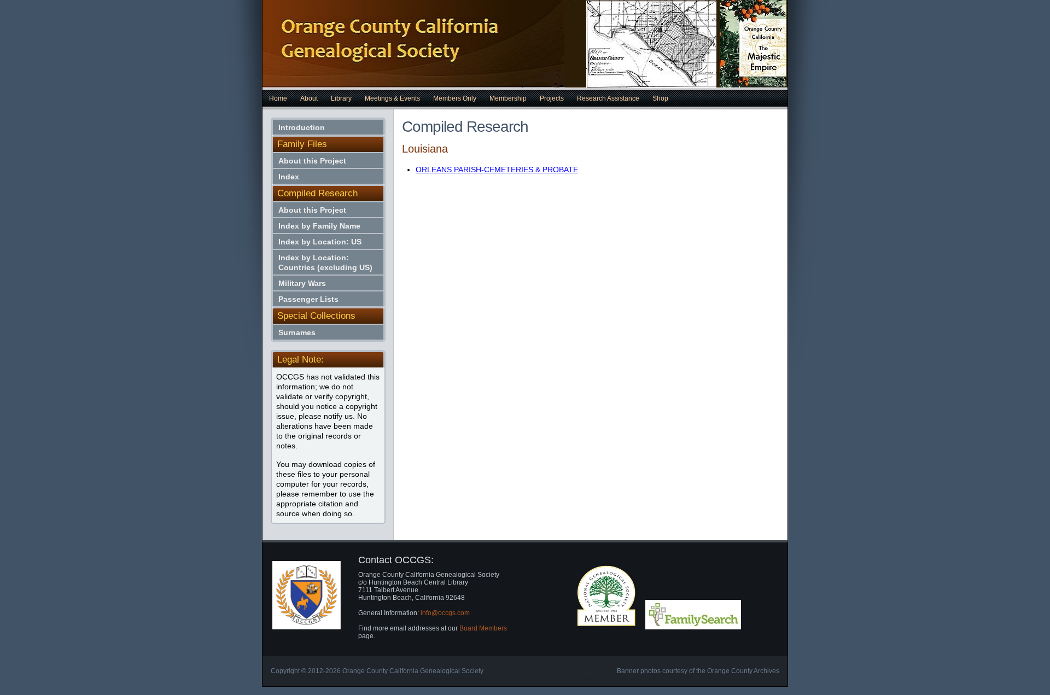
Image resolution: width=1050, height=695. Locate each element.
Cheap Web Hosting (535, 678)
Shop (660, 98)
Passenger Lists (308, 299)
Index (288, 176)
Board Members (483, 628)
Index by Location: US (319, 241)
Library (341, 98)
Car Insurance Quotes (597, 678)
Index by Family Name (319, 225)
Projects (552, 98)
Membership (508, 98)
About (309, 98)
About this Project (312, 160)
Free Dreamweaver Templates (463, 678)
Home (278, 98)
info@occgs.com (445, 613)
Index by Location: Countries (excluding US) (325, 262)
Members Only (454, 98)
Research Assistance (608, 98)
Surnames (297, 332)
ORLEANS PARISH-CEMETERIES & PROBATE (497, 169)
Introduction (301, 127)
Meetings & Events (392, 98)
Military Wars (302, 283)
